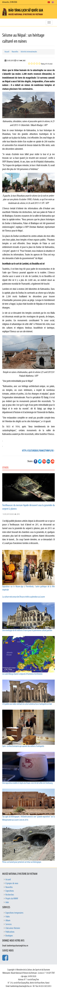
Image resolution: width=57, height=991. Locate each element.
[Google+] (44, 461)
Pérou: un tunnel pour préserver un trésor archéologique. (21, 862)
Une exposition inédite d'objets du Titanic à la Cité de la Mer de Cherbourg (27, 783)
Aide (7, 902)
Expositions (9, 891)
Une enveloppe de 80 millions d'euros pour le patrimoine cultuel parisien (27, 630)
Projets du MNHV (11, 898)
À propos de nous (11, 883)
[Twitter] (40, 461)
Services (8, 924)
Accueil (7, 52)
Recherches (9, 895)
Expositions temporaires (14, 913)
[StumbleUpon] (52, 461)
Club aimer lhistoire (12, 928)
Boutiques (9, 936)
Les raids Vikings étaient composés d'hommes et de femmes (22, 674)
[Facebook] (35, 461)
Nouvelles (15, 52)
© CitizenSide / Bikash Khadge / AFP (32, 125)
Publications (9, 932)
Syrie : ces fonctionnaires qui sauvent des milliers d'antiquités (23, 746)
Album (7, 920)
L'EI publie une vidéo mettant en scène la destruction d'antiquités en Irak (27, 704)
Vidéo (7, 917)
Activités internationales (29, 52)
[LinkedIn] (48, 461)
